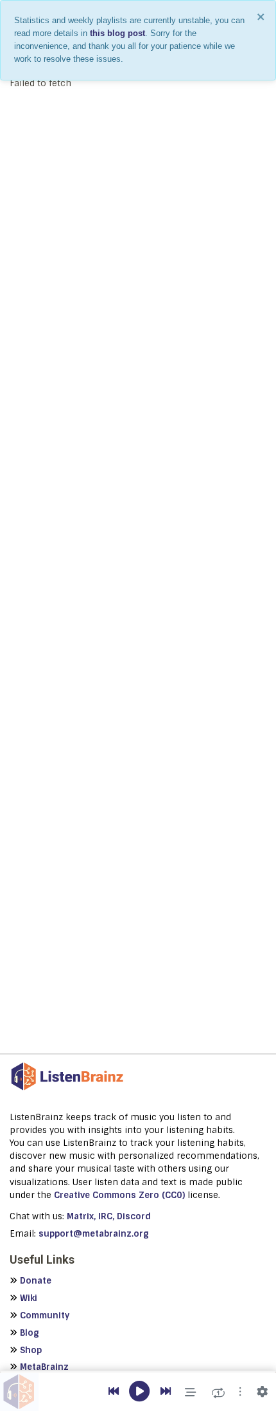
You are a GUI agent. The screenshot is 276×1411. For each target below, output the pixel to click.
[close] (261, 16)
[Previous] (113, 1391)
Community (44, 1315)
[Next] (165, 1391)
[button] (240, 1391)
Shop (31, 1350)
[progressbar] (138, 1371)
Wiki (28, 1298)
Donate (35, 1280)
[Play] (139, 1392)
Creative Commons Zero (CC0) (119, 1195)
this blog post (117, 33)
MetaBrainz (44, 1366)
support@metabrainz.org (94, 1233)
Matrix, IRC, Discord (109, 1216)
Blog (29, 1332)
